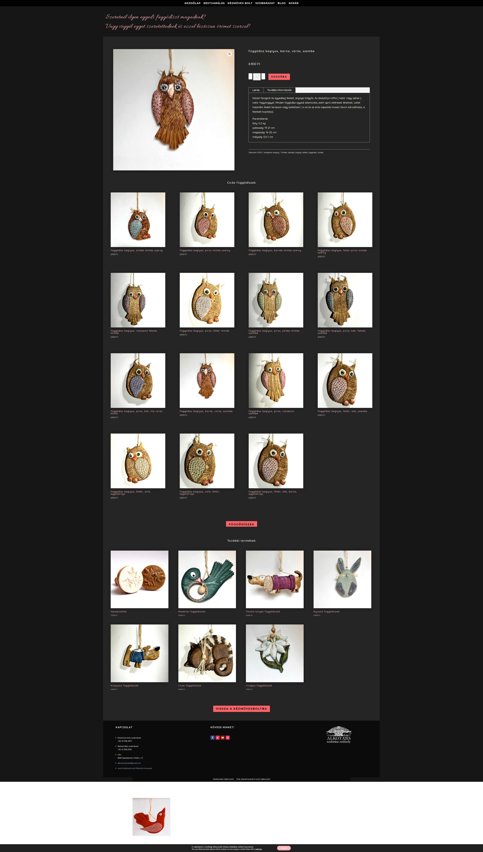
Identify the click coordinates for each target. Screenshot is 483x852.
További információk (279, 90)
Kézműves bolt (240, 3)
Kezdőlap (193, 3)
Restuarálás (214, 3)
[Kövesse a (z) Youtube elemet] (223, 738)
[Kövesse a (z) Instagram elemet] (228, 738)
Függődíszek (241, 524)
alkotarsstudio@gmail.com (129, 763)
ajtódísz (291, 152)
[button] (229, 54)
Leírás (256, 90)
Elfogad (284, 848)
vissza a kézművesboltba (241, 708)
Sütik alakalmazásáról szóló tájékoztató (253, 779)
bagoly (276, 152)
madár (320, 152)
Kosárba (279, 76)
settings (258, 849)
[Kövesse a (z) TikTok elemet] (218, 738)
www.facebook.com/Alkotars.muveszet (135, 768)
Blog (282, 3)
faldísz (305, 152)
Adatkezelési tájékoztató (223, 779)
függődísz (313, 152)
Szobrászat (265, 3)
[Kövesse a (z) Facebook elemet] (213, 738)
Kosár (294, 3)
